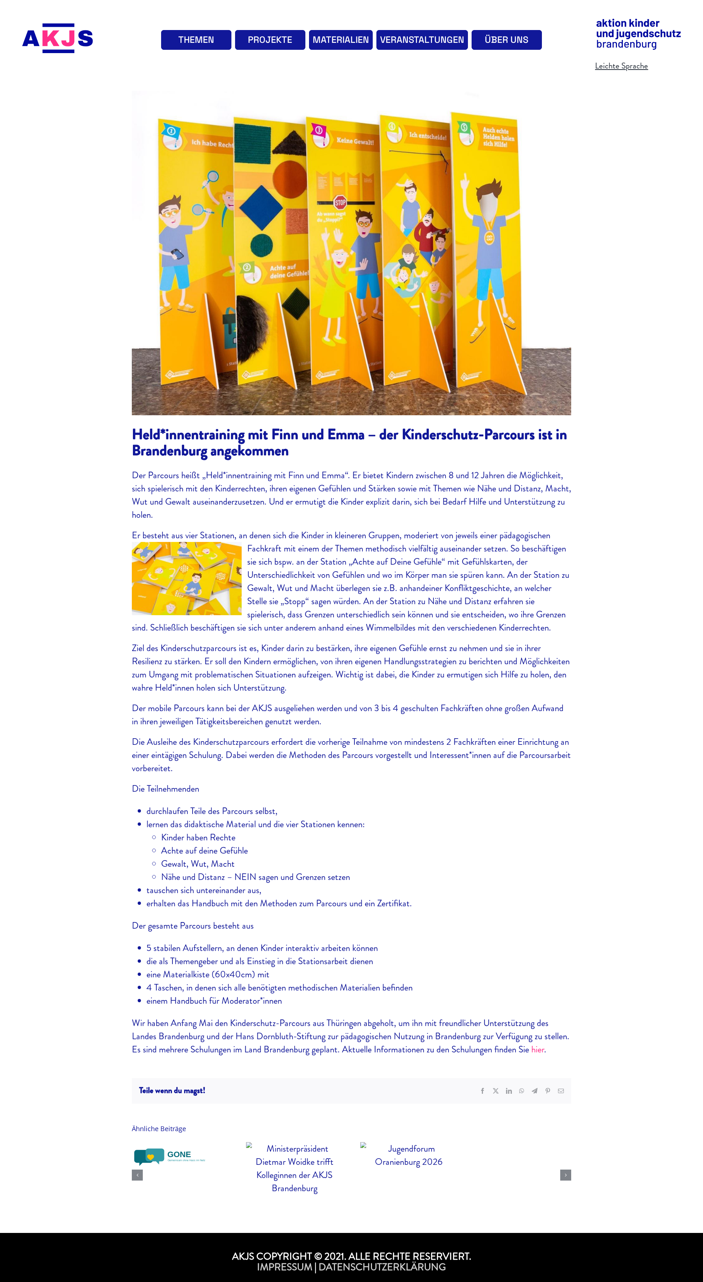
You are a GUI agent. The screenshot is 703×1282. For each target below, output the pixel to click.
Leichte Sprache (621, 66)
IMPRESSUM (284, 1267)
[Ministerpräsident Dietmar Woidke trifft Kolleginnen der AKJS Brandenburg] (294, 1168)
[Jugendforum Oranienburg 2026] (408, 1155)
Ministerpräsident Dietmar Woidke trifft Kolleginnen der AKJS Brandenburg (294, 1150)
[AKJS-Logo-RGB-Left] (57, 27)
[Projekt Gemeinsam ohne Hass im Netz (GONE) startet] (180, 1157)
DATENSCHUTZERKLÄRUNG (382, 1267)
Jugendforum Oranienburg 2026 (408, 1142)
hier (537, 1049)
